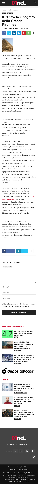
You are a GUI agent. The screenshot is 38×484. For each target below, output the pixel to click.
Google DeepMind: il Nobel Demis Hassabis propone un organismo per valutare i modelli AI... (24, 400)
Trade (9, 10)
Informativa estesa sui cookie (19, 469)
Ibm (16, 337)
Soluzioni (16, 10)
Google (17, 405)
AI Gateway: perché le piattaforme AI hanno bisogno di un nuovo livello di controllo (25, 387)
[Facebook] (16, 451)
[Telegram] (33, 451)
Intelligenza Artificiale (21, 392)
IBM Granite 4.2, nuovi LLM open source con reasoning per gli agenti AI (24, 333)
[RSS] (27, 451)
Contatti (11, 445)
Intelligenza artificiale (13, 326)
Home (4, 10)
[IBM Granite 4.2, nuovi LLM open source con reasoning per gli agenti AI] (7, 334)
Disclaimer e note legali (15, 467)
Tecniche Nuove (23, 445)
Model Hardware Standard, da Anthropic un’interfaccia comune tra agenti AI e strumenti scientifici (24, 358)
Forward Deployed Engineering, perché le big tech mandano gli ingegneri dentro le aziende (24, 413)
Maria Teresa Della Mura (11, 28)
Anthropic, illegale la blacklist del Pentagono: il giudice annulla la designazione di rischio (23, 345)
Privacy (26, 467)
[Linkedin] (21, 451)
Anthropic (17, 350)
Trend (5, 379)
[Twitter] (34, 457)
